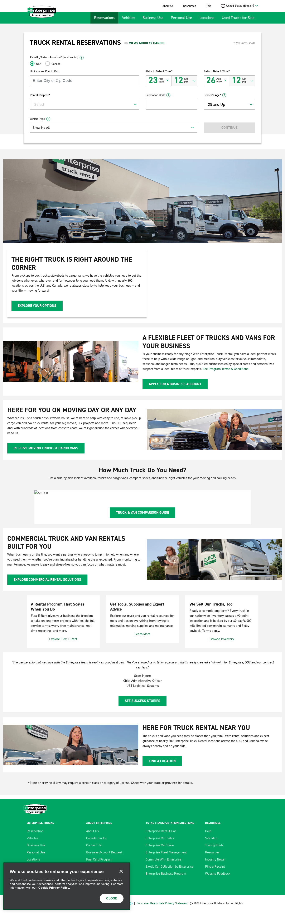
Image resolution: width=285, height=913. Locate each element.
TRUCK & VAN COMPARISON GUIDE (142, 512)
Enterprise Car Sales (160, 838)
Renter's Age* (212, 95)
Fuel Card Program (99, 859)
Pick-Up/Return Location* (54, 57)
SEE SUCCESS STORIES (142, 700)
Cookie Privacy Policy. (54, 887)
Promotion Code (155, 95)
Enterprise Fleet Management (166, 852)
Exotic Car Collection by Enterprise (169, 866)
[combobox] (242, 5)
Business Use (152, 17)
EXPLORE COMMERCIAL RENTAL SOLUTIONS (47, 579)
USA (38, 64)
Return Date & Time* (217, 71)
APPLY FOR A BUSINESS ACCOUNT (175, 384)
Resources (189, 6)
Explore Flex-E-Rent (63, 639)
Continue (229, 127)
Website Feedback (217, 873)
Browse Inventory (222, 639)
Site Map (211, 838)
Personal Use (181, 17)
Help (208, 6)
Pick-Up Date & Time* (159, 71)
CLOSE (111, 898)
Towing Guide (214, 845)
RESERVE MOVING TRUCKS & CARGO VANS (46, 448)
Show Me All (41, 127)
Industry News (214, 859)
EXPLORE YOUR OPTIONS (37, 305)
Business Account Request (104, 852)
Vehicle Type (37, 119)
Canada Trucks (96, 838)
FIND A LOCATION (162, 761)
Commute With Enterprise (163, 859)
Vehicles (128, 17)
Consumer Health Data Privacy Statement (162, 903)
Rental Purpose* (40, 95)
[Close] (121, 871)
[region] (66, 886)
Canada (56, 64)
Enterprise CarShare (160, 845)
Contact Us (93, 845)
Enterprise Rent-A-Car (161, 831)
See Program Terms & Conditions (225, 369)
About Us (168, 6)
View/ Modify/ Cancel (147, 43)
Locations (206, 17)
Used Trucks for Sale (238, 17)
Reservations (104, 17)
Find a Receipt (215, 866)
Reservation (35, 831)
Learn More (142, 634)
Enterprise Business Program (166, 873)
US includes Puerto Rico (44, 71)
